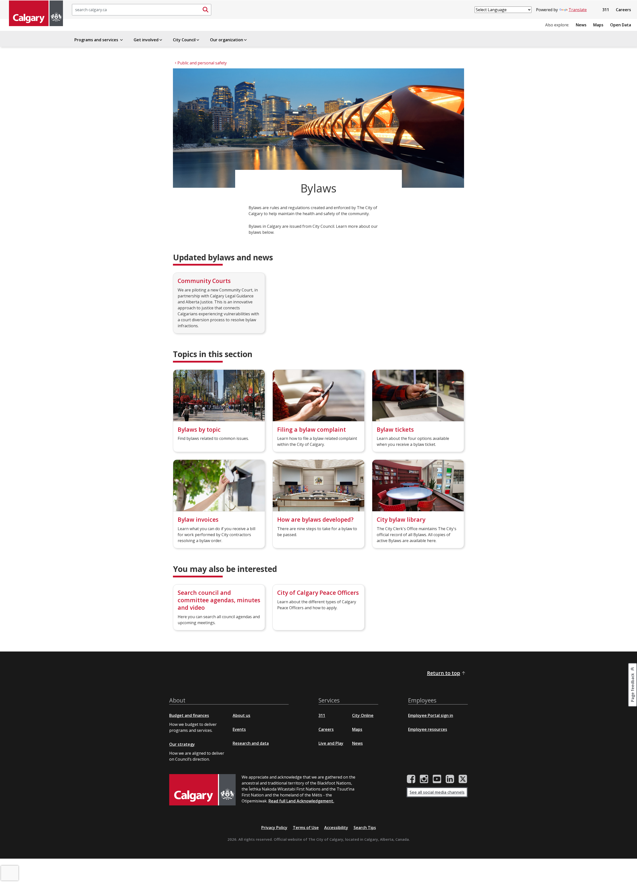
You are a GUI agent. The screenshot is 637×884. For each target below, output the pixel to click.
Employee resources (427, 729)
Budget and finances (189, 715)
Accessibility (336, 827)
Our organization (226, 40)
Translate (578, 9)
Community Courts (204, 281)
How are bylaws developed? (315, 519)
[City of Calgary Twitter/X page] (463, 779)
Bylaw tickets (395, 429)
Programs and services (96, 40)
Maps (598, 25)
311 (605, 9)
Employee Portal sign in (430, 715)
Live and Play (330, 743)
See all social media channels (437, 792)
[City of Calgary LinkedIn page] (450, 779)
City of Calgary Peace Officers (318, 593)
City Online (362, 715)
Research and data (251, 743)
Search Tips (365, 827)
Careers (623, 9)
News (581, 25)
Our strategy (182, 744)
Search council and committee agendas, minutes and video (219, 600)
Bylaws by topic (199, 429)
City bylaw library (401, 519)
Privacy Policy (274, 827)
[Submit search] (205, 9)
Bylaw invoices (198, 519)
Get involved (146, 40)
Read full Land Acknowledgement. (301, 801)
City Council (184, 40)
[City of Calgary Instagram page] (424, 779)
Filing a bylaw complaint (311, 429)
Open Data (620, 25)
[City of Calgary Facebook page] (411, 779)
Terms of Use (306, 827)
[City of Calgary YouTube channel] (437, 779)
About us (241, 715)
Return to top (443, 673)
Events (239, 729)
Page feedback (632, 687)
